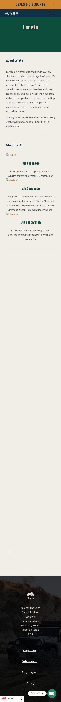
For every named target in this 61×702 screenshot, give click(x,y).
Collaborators (29, 661)
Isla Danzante (30, 188)
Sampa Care (29, 651)
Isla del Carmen (30, 222)
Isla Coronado (31, 163)
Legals (33, 672)
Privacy (30, 683)
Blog (24, 672)
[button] (51, 13)
